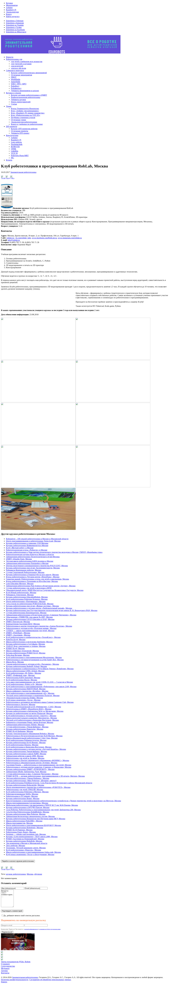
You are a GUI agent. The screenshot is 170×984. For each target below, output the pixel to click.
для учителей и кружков (21, 64)
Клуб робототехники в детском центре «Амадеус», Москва (31, 716)
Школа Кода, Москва (15, 662)
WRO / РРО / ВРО (18, 84)
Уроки (8, 106)
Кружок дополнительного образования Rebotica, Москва (30, 733)
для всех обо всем (18, 68)
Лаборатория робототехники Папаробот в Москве (27, 563)
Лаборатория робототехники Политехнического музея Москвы (33, 557)
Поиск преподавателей (20, 102)
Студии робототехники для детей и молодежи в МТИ (29, 588)
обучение (38, 874)
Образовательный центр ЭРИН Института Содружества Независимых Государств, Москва (44, 590)
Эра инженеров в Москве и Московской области (26, 843)
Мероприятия (12, 5)
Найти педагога (12, 16)
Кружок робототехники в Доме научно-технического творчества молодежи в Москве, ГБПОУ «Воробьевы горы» (54, 552)
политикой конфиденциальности (31, 929)
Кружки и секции (13, 93)
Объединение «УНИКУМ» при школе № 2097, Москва (29, 617)
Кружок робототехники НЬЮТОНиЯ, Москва (25, 689)
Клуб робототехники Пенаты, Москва (22, 745)
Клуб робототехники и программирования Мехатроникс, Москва (34, 657)
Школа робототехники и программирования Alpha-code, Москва (33, 852)
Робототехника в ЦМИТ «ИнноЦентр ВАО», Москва (28, 709)
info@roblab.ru (14, 240)
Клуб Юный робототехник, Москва (21, 592)
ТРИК (13, 149)
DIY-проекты (11, 126)
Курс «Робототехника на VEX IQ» (25, 115)
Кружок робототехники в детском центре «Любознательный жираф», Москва (39, 608)
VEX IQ (14, 153)
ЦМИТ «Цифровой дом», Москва (20, 675)
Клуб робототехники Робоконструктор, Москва (26, 740)
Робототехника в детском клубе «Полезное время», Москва (31, 628)
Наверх (4, 982)
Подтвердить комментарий (12, 911)
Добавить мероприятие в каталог (25, 91)
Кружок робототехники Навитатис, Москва (24, 729)
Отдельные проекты (19, 131)
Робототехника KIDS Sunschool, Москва (23, 678)
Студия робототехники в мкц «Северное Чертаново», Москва (32, 774)
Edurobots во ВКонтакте (16, 32)
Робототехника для (14, 59)
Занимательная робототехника (23, 172)
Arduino (9, 7)
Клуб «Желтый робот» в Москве (19, 548)
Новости (9, 57)
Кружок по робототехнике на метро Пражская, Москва (29, 713)
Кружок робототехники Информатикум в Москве (27, 545)
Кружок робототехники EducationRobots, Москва (27, 597)
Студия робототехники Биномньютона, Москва (26, 613)
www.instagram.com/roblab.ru (70, 238)
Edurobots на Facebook (15, 30)
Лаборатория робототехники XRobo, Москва (25, 725)
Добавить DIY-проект (20, 133)
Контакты (5, 973)
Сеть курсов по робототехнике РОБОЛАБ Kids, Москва (29, 604)
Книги (9, 14)
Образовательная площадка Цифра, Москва (24, 698)
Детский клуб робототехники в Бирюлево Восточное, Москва (32, 720)
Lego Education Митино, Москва (19, 583)
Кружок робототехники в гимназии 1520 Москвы (27, 543)
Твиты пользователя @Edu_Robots (15, 962)
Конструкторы (12, 135)
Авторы (4, 971)
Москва (30, 874)
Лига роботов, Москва (15, 845)
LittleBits (14, 151)
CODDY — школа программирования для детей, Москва (30, 631)
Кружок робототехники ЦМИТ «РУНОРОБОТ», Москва (30, 769)
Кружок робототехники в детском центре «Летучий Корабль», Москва (36, 749)
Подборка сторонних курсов (23, 117)
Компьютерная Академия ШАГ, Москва (23, 624)
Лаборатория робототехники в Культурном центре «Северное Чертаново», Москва (41, 615)
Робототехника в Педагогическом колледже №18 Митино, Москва (34, 736)
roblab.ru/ (10, 238)
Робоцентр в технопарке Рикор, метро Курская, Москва (29, 722)
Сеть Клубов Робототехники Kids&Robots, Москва (27, 812)
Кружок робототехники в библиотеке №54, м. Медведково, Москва (34, 711)
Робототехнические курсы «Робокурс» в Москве (26, 550)
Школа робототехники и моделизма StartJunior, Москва (29, 642)
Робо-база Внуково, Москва (17, 655)
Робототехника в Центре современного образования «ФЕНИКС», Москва (37, 760)
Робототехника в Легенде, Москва (20, 704)
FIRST (13, 77)
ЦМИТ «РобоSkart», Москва (18, 633)
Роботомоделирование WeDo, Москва (22, 794)
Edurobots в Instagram (15, 23)
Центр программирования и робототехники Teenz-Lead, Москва (33, 541)
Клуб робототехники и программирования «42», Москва (30, 693)
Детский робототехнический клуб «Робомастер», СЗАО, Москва (33, 707)
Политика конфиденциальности (14, 980)
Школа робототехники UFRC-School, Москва (25, 671)
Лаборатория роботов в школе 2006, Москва (24, 756)
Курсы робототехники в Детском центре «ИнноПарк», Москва (32, 577)
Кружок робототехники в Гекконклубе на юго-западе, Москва (32, 575)
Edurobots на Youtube (15, 25)
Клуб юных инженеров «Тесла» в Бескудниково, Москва (30, 854)
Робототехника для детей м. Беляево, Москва (25, 758)
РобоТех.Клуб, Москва (15, 639)
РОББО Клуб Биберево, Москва (19, 731)
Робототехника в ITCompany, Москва (22, 796)
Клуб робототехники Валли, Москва (21, 680)
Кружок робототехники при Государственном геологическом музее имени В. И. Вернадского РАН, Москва (51, 610)
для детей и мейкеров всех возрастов (26, 61)
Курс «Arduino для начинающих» (25, 111)
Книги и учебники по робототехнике (27, 124)
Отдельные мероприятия (21, 75)
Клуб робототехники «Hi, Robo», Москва (23, 673)
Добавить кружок (18, 100)
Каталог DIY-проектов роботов (24, 129)
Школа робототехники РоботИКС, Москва (24, 821)
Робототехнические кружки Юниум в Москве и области (30, 554)
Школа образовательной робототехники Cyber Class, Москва (31, 738)
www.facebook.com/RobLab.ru (44, 238)
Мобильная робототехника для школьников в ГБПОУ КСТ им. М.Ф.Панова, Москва (42, 805)
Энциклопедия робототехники (24, 122)
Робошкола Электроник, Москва (20, 595)
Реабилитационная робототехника (25, 97)
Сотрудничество (8, 966)
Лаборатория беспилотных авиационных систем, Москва (30, 816)
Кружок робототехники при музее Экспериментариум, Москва (33, 568)
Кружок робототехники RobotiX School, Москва (26, 666)
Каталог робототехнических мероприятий (29, 73)
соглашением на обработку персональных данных (49, 929)
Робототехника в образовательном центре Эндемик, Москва (31, 763)
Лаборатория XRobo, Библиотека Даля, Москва (26, 772)
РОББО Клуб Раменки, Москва (19, 830)
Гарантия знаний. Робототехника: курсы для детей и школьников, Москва (37, 579)
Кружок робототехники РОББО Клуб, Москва (25, 653)
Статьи (14, 104)
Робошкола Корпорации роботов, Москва (23, 570)
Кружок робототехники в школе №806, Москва (26, 754)
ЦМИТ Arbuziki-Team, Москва (19, 559)
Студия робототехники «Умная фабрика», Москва (27, 727)
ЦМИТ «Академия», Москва (18, 635)
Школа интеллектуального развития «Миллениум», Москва (31, 718)
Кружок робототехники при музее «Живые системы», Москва (32, 606)
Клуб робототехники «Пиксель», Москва (23, 850)
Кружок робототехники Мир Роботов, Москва (25, 814)
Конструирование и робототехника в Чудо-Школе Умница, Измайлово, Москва (40, 669)
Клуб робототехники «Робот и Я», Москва (24, 684)
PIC (12, 158)
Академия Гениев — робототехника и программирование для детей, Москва (38, 765)
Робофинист (16, 88)
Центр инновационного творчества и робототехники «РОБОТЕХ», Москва (38, 787)
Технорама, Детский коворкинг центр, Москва (26, 848)
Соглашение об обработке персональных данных (50, 980)
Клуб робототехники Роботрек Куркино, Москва (27, 599)
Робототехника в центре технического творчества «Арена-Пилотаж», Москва (39, 626)
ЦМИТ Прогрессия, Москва (18, 622)
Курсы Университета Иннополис (25, 108)
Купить (9, 160)
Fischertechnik (16, 144)
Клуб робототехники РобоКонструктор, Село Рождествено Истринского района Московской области (49, 783)
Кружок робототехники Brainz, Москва (22, 798)
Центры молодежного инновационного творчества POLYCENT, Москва (37, 566)
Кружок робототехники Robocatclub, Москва (25, 785)
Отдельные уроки (18, 120)
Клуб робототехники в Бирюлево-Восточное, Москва (29, 747)
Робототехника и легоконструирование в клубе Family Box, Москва (35, 660)
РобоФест (15, 86)
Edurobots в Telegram (14, 21)
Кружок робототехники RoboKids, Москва (24, 841)
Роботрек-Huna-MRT (20, 155)
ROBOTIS (15, 147)
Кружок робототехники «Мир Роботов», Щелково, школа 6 (31, 781)
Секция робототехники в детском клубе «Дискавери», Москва (32, 664)
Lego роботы (16, 142)
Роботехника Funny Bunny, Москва (21, 832)
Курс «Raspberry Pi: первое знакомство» (28, 113)
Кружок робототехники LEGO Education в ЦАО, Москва (30, 619)
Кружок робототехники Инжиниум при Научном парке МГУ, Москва (35, 819)
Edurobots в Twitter (14, 27)
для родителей (17, 66)
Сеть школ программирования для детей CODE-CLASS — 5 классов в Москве (39, 682)
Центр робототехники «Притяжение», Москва (25, 601)
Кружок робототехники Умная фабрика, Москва (26, 751)
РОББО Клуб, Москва (15, 648)
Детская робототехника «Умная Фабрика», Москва (27, 778)
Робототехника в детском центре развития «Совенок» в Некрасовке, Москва (38, 767)
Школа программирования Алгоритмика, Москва (27, 803)
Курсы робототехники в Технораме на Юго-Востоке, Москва (32, 581)
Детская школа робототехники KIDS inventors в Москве (29, 561)
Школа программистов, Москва (19, 823)
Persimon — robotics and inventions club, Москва (26, 834)
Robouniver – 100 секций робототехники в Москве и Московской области (37, 539)
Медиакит (5, 968)
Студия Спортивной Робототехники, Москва (25, 572)
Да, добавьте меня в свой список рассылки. (21, 915)
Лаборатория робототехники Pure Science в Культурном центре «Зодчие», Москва (40, 586)
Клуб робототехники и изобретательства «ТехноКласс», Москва (33, 637)
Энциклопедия (12, 12)
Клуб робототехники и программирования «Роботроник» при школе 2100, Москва (41, 686)
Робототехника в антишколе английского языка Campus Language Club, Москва (40, 702)
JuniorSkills (15, 82)
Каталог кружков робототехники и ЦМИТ (29, 95)
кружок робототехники (16, 874)
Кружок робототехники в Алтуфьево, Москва (25, 644)
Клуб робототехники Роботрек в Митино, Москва (27, 792)
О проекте (5, 964)
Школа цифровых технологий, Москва (22, 651)
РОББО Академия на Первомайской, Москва (25, 839)
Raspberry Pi (11, 10)
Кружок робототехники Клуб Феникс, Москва (26, 742)
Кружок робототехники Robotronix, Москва (24, 828)
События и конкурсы (15, 70)
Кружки (9, 3)
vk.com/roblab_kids (23, 238)
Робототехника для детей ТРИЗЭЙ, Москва (24, 789)
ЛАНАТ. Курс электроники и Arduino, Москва (25, 646)
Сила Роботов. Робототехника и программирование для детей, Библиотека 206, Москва (43, 810)
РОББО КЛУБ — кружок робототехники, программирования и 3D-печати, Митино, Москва (45, 776)
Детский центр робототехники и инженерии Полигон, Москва (32, 695)
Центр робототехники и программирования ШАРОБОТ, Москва (33, 825)
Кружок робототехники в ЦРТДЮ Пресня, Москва (27, 807)
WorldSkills (15, 79)
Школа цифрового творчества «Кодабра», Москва (27, 691)
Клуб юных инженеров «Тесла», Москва (23, 700)
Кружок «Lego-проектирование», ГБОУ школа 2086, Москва (31, 836)
